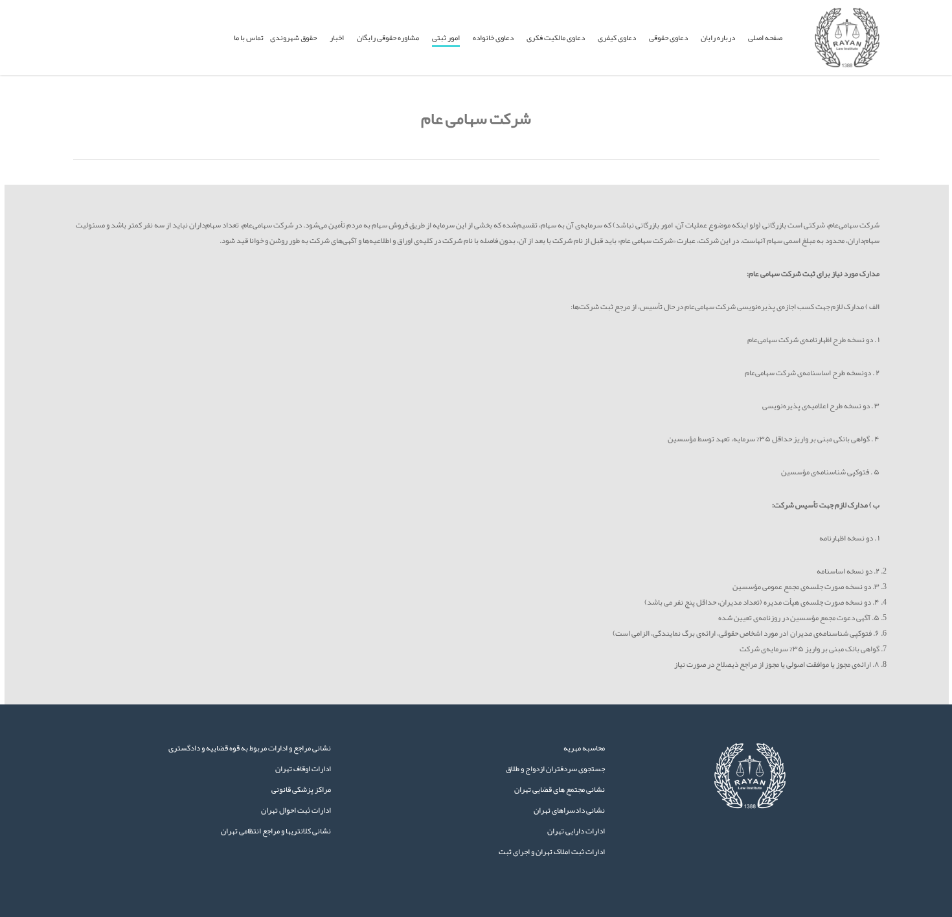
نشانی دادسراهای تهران (569, 810)
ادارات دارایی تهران (576, 831)
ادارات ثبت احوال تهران (296, 810)
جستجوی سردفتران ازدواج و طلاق (555, 768)
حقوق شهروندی (293, 37)
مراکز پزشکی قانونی (301, 789)
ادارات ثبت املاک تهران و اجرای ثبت (552, 851)
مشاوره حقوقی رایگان (388, 37)
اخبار (337, 37)
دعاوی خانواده (493, 37)
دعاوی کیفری (617, 37)
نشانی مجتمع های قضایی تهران (559, 789)
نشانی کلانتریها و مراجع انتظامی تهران (276, 831)
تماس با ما (249, 37)
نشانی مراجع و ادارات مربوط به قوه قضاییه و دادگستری (249, 748)
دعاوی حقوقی (668, 37)
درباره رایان (718, 37)
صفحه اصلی (765, 37)
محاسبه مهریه (584, 748)
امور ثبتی (446, 37)
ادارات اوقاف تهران (303, 768)
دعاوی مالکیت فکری (556, 37)
